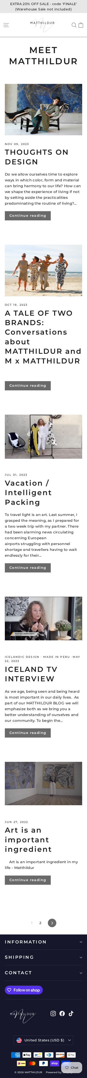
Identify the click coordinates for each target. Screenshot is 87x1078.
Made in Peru (57, 657)
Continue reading (27, 215)
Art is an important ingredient (28, 840)
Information (26, 941)
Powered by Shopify (59, 1072)
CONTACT (18, 972)
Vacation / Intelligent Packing (28, 493)
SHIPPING (19, 957)
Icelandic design (23, 657)
